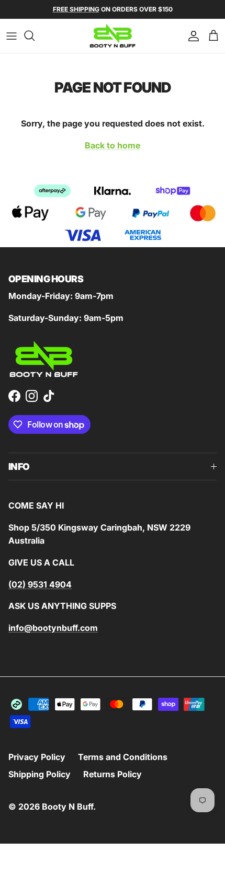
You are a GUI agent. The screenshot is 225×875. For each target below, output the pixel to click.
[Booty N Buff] (112, 36)
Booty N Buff (67, 806)
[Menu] (11, 35)
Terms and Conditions (122, 757)
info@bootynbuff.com (53, 628)
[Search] (34, 35)
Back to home (112, 145)
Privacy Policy (36, 757)
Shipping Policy (39, 774)
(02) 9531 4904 (40, 584)
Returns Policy (112, 774)
